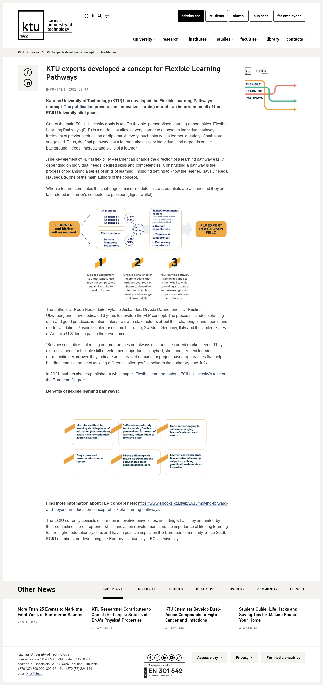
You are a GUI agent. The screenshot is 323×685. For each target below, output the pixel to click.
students (216, 15)
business (261, 15)
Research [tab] (205, 589)
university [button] (142, 39)
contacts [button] (295, 39)
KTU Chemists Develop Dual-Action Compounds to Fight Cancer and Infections (193, 614)
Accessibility (208, 657)
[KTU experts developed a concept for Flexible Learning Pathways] (272, 90)
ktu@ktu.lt (34, 673)
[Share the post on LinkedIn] (27, 83)
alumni (239, 15)
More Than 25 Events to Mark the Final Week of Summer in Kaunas (50, 611)
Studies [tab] (176, 589)
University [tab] (146, 589)
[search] (99, 15)
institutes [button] (198, 39)
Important (56, 90)
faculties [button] (248, 39)
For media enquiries (283, 657)
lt (93, 15)
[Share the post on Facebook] (27, 72)
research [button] (170, 39)
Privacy (243, 657)
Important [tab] (113, 589)
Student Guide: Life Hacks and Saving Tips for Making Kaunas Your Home (268, 614)
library (273, 39)
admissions (191, 15)
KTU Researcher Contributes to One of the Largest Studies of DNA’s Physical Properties (121, 614)
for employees (289, 15)
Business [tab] (236, 589)
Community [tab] (267, 589)
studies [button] (223, 39)
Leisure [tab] (297, 589)
